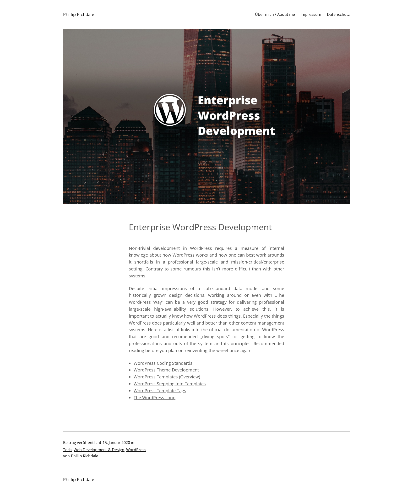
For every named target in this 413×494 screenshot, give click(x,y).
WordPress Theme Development (166, 370)
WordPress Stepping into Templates (170, 384)
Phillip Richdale (78, 14)
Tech (67, 449)
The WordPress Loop (154, 397)
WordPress (136, 449)
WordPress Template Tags (160, 390)
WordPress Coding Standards (163, 363)
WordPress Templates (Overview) (167, 377)
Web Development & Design (99, 449)
